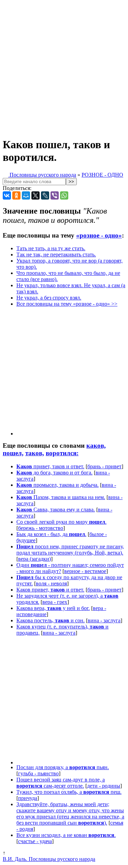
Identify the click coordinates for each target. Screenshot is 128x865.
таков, (34, 453)
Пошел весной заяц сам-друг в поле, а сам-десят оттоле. (60, 783)
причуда (27, 798)
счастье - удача (35, 841)
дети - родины (103, 786)
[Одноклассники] (16, 195)
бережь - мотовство (40, 528)
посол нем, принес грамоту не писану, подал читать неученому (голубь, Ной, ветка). (70, 550)
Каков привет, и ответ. (50, 590)
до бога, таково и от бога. (54, 472)
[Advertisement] (64, 67)
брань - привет (104, 466)
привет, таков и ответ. (50, 466)
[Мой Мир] (26, 195)
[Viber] (55, 195)
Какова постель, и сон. (50, 620)
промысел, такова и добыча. (57, 485)
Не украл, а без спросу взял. (48, 298)
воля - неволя (51, 583)
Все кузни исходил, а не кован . (66, 835)
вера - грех (54, 602)
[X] (35, 195)
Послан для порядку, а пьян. (62, 767)
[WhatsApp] (64, 195)
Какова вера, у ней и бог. (53, 608)
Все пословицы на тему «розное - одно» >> (66, 304)
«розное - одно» (99, 235)
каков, (96, 445)
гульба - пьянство (38, 773)
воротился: (62, 453)
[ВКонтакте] (7, 195)
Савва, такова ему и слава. (55, 509)
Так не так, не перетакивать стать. (56, 254)
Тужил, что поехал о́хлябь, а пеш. (69, 792)
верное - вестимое (85, 571)
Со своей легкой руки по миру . (61, 522)
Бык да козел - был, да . (51, 534)
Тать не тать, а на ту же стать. (50, 248)
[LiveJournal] (45, 195)
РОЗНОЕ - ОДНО (102, 175)
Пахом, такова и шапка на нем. (60, 497)
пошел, (13, 453)
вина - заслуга (104, 620)
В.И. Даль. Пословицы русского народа (49, 859)
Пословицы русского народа (42, 175)
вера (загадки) (34, 559)
